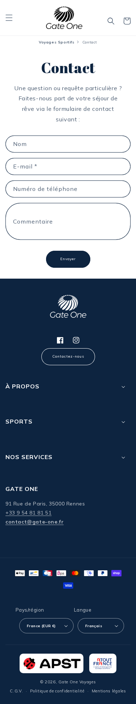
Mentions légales (109, 690)
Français (93, 626)
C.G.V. (16, 690)
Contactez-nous (68, 356)
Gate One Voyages (77, 681)
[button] (9, 18)
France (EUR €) (41, 626)
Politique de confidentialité (57, 690)
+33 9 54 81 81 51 (28, 512)
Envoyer (68, 259)
